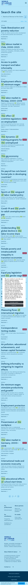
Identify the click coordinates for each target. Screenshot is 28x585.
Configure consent (14, 302)
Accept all (14, 305)
